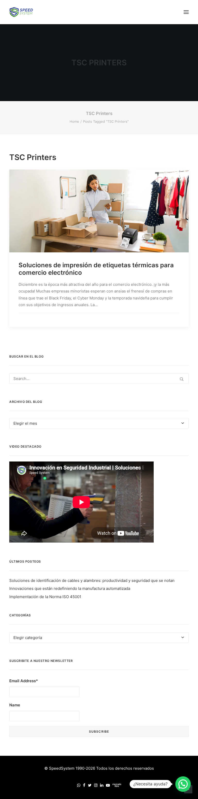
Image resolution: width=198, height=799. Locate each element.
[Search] (99, 378)
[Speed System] (21, 12)
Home (74, 121)
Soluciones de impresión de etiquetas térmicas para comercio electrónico (96, 268)
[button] (186, 12)
